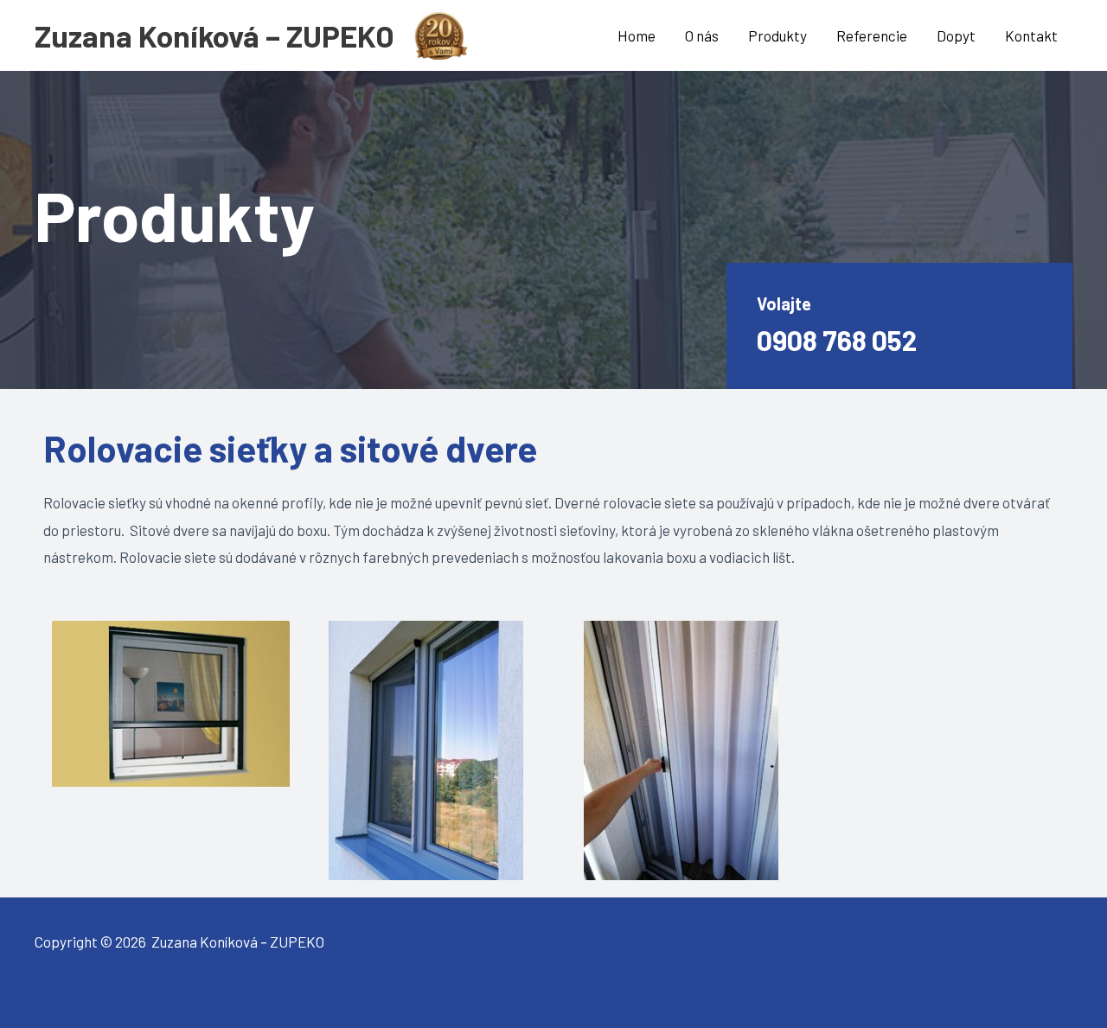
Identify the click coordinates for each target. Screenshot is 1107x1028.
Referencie (871, 35)
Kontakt (1031, 35)
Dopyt (956, 35)
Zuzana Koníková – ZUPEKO (214, 35)
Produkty (777, 35)
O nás (702, 35)
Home (636, 35)
